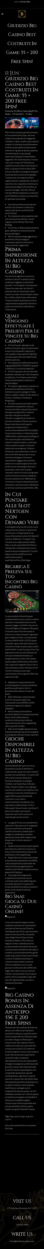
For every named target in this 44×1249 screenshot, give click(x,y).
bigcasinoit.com (12, 652)
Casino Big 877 (28, 111)
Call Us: (22, 2)
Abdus (8, 114)
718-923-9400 (22, 1224)
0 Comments (18, 114)
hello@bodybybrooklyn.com (22, 1241)
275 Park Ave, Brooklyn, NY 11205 (22, 1208)
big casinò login (17, 1116)
